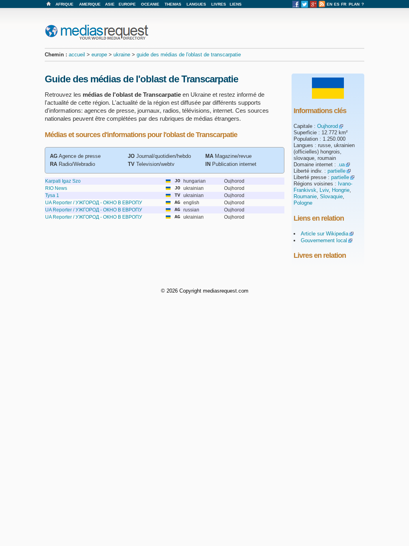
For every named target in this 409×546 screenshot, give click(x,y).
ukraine (121, 55)
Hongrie (340, 190)
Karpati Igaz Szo (63, 181)
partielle (336, 171)
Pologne (303, 203)
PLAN (354, 4)
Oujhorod (327, 126)
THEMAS (173, 4)
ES (337, 4)
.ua (341, 164)
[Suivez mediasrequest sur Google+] (313, 6)
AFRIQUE (64, 4)
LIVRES (218, 4)
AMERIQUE (90, 4)
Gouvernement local (324, 240)
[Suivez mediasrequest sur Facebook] (295, 6)
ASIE (110, 4)
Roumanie (305, 196)
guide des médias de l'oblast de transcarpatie (189, 55)
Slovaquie (331, 196)
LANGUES (196, 4)
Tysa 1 (52, 195)
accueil (77, 55)
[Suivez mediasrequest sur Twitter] (304, 6)
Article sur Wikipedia (324, 234)
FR (343, 4)
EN (329, 4)
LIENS (236, 4)
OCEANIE (150, 4)
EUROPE (127, 4)
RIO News (56, 188)
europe (99, 55)
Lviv (324, 190)
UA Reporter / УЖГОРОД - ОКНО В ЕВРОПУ (93, 202)
